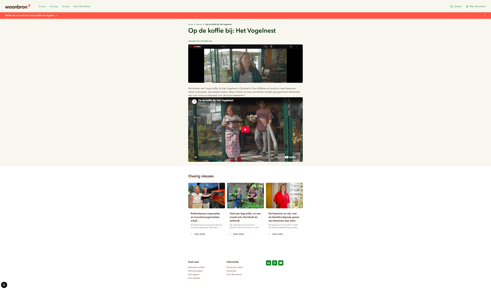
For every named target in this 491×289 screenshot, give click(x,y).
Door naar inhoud (10, 4)
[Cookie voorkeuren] (4, 285)
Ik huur (42, 6)
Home (190, 24)
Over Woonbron (81, 6)
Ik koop (54, 6)
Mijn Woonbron (478, 6)
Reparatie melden (196, 267)
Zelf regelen (193, 275)
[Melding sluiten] (485, 15)
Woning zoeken (195, 271)
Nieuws (199, 24)
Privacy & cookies (235, 267)
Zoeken (458, 6)
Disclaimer (231, 271)
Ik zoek (65, 6)
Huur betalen (194, 278)
